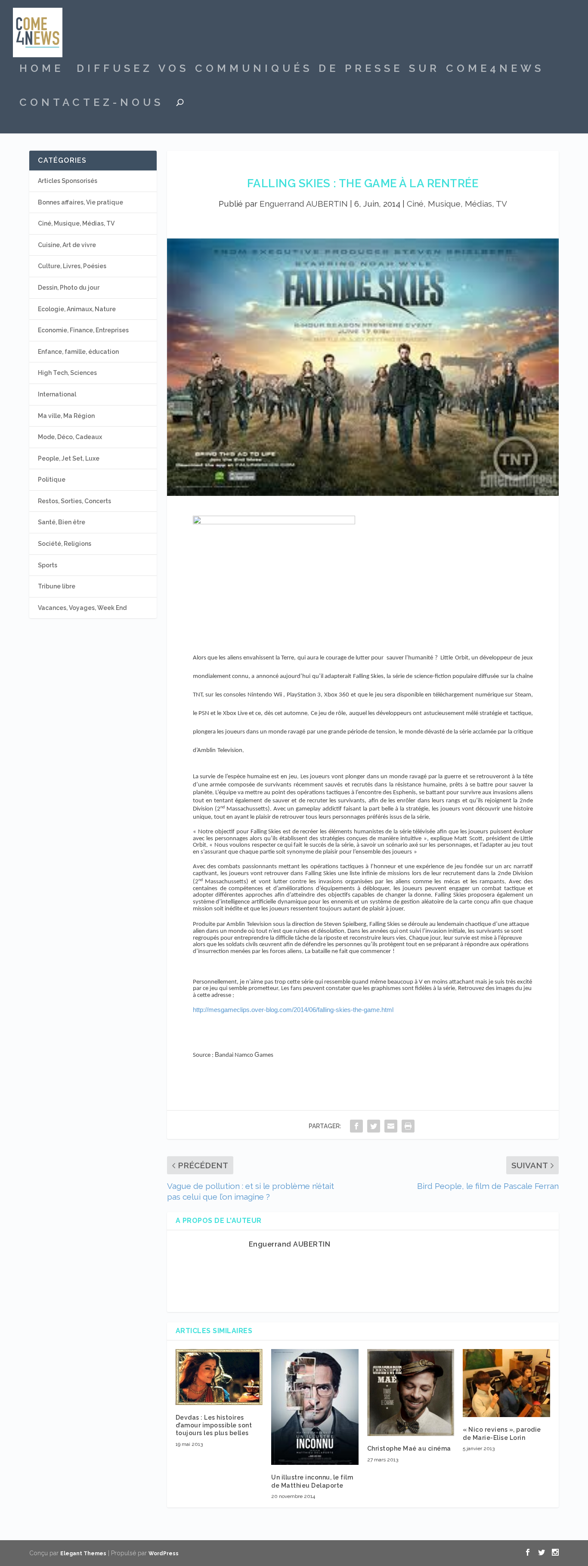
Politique (51, 479)
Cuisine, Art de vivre (67, 244)
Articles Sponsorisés (67, 180)
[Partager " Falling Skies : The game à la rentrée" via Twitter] (373, 1126)
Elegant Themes (83, 1554)
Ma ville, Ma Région (66, 415)
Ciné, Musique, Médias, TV (457, 203)
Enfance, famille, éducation (78, 351)
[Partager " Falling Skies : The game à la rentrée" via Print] (408, 1126)
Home (41, 69)
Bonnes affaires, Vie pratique (80, 202)
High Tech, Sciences (67, 372)
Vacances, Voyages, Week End (82, 607)
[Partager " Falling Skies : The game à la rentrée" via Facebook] (356, 1126)
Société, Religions (64, 543)
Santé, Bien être (61, 522)
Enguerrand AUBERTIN (304, 203)
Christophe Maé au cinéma (409, 1448)
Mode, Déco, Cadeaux (70, 436)
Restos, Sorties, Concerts (74, 501)
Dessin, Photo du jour (68, 287)
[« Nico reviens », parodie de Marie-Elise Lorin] (506, 1383)
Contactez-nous (91, 103)
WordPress (164, 1554)
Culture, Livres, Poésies (72, 266)
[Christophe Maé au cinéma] (411, 1392)
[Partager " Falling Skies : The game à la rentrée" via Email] (390, 1126)
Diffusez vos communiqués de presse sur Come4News (310, 69)
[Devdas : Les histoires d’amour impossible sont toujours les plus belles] (219, 1377)
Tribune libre (56, 586)
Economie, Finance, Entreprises (83, 330)
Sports (47, 565)
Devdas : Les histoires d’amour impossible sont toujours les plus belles (214, 1425)
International (57, 394)
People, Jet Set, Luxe (68, 458)
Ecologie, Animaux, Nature (77, 309)
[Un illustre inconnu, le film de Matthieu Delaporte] (315, 1407)
